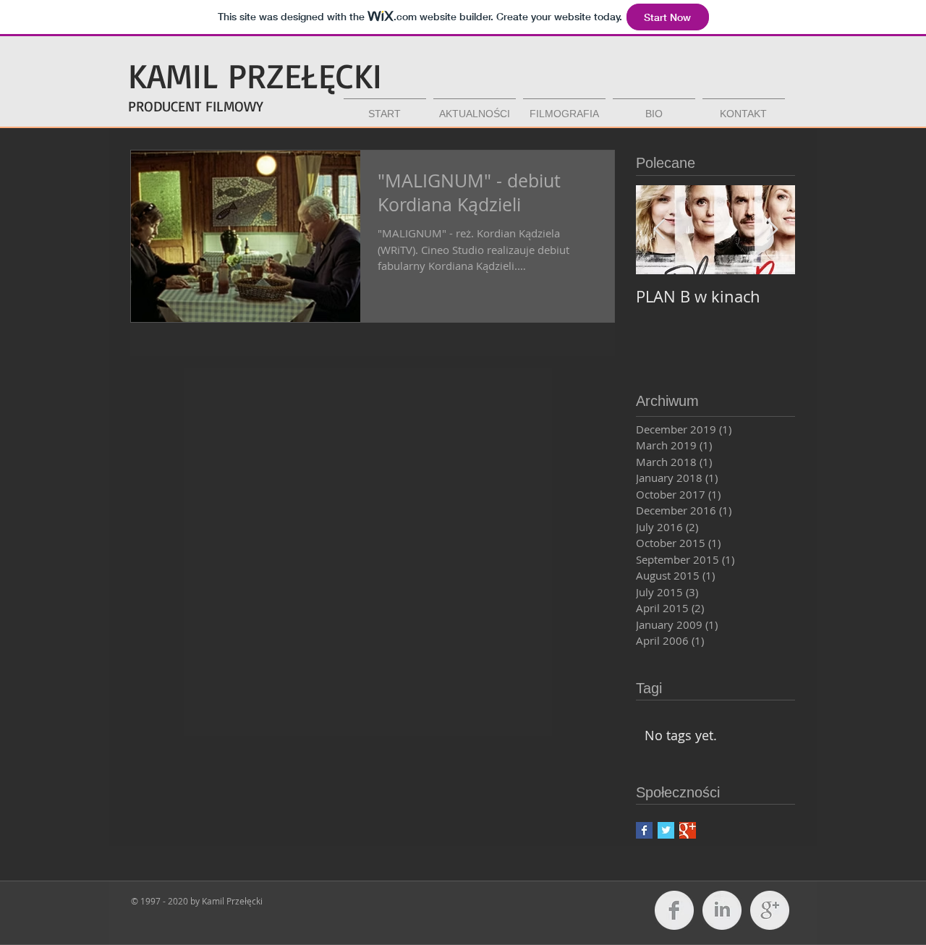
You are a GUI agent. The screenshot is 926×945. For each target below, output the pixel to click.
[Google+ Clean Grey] (769, 910)
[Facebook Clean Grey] (674, 910)
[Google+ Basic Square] (687, 830)
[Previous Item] (659, 230)
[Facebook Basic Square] (644, 830)
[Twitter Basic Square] (666, 830)
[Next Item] (771, 230)
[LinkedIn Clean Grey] (722, 910)
